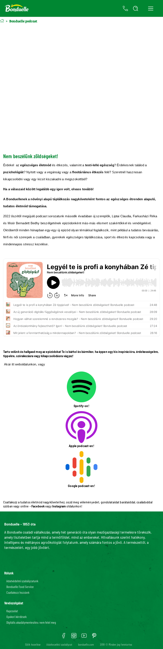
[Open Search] (135, 8)
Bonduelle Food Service (20, 587)
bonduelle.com (86, 644)
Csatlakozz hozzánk (17, 592)
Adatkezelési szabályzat (59, 644)
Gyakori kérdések (16, 617)
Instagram (59, 506)
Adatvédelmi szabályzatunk (22, 581)
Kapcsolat (12, 611)
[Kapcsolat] (125, 8)
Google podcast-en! (81, 486)
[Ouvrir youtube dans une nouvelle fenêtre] (84, 637)
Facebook (38, 506)
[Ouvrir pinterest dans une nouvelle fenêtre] (94, 637)
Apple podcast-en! (81, 446)
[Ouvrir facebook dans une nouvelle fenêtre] (63, 637)
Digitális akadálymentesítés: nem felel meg (31, 622)
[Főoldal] (2, 21)
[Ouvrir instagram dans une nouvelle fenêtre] (73, 637)
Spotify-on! (81, 406)
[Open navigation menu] (150, 8)
